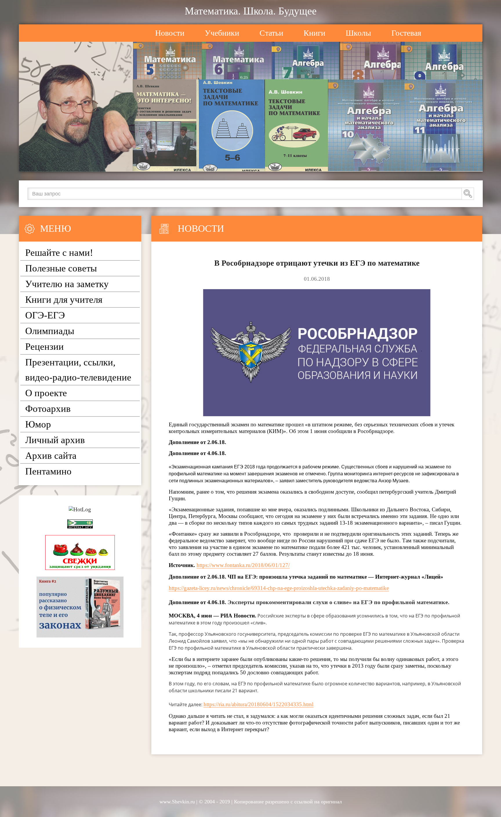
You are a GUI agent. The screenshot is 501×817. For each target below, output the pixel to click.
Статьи (271, 32)
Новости (169, 32)
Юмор (38, 424)
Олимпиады (49, 331)
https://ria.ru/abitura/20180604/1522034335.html (258, 704)
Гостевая (406, 32)
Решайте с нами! (59, 252)
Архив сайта (51, 455)
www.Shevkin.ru (177, 802)
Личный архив (55, 440)
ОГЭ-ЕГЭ (45, 315)
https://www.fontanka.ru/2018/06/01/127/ (243, 565)
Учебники (222, 32)
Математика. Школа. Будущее (251, 11)
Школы (358, 32)
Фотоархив (48, 408)
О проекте (46, 393)
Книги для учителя (63, 299)
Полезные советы (61, 268)
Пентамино (48, 471)
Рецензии (44, 346)
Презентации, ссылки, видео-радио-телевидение (78, 370)
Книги (314, 32)
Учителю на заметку (67, 284)
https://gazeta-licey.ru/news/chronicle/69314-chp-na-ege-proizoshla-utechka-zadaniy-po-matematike (279, 588)
